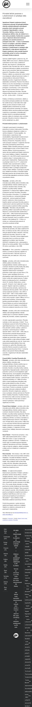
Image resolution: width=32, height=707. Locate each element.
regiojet (27, 659)
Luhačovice (5, 520)
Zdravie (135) (5, 583)
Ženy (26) (5, 588)
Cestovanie (10, 518)
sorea (27, 665)
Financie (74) (5, 549)
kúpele (19, 518)
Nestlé (27, 638)
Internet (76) (5, 554)
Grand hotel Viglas (27, 578)
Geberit (27, 572)
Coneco (28, 549)
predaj (27, 656)
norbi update (27, 643)
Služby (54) (5, 566)
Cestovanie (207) (5, 537)
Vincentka (15, 520)
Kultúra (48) (5, 560)
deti (26, 552)
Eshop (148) (5, 543)
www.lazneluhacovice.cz (21, 512)
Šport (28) (5, 571)
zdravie (28, 703)
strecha (27, 668)
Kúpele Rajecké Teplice (28, 614)
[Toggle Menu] (27, 4)
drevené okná (28, 560)
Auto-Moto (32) (5, 531)
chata (27, 546)
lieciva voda (24, 518)
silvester (28, 662)
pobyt (27, 653)
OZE (27, 650)
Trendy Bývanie (28, 681)
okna (27, 647)
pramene (10, 520)
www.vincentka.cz (8, 514)
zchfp (27, 700)
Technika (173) (5, 577)
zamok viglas (28, 696)
